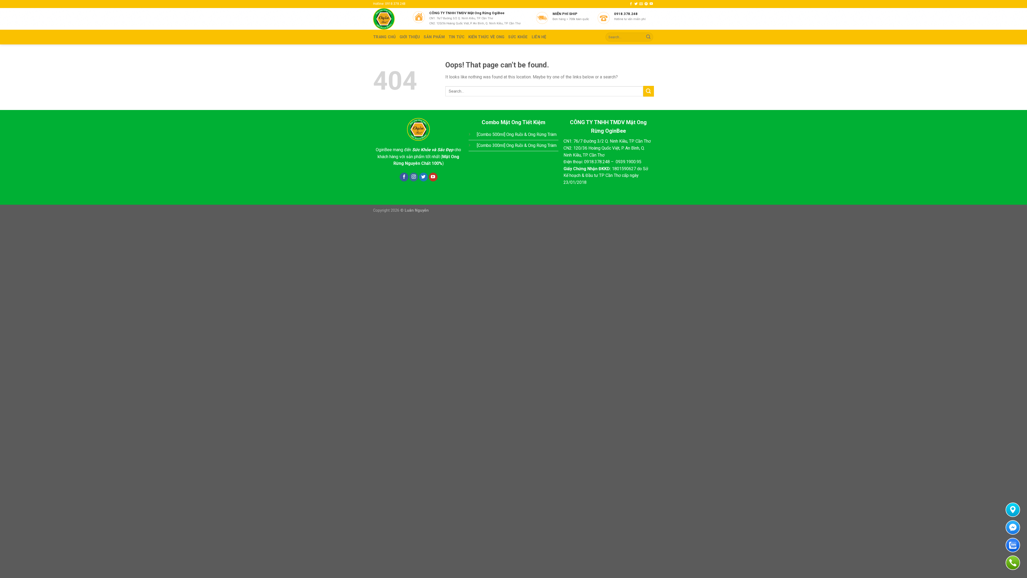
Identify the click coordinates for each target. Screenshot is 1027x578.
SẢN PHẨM (434, 37)
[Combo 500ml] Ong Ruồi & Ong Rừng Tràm (517, 134)
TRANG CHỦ (384, 37)
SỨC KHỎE (518, 37)
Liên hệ (539, 37)
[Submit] (648, 37)
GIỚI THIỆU (410, 37)
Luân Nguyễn (417, 210)
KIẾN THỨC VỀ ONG (486, 37)
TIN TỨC (457, 37)
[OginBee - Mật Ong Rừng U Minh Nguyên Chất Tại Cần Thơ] (389, 19)
